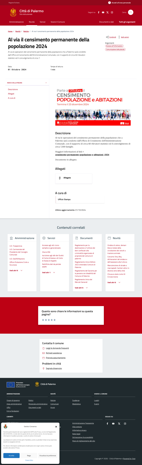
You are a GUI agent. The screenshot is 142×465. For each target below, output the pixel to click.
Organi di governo (13, 400)
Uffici (8, 407)
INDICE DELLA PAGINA (14, 83)
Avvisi (52, 407)
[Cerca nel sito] (130, 12)
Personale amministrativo (38, 404)
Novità (32, 21)
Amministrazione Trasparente (83, 423)
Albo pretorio (77, 426)
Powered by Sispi (129, 458)
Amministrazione (16, 21)
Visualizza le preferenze (47, 455)
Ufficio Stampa (64, 199)
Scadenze (75, 400)
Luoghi (96, 400)
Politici (31, 400)
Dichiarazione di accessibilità (82, 437)
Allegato (67, 177)
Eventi (96, 404)
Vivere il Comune (58, 21)
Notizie (53, 400)
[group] (22, 264)
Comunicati (54, 404)
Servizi (42, 21)
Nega (29, 455)
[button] (56, 426)
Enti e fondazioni (13, 411)
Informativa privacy (79, 430)
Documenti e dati (106, 21)
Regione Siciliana (14, 2)
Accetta (11, 455)
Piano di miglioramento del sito (83, 441)
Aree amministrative (14, 404)
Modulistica (76, 404)
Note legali (76, 433)
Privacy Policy (29, 460)
